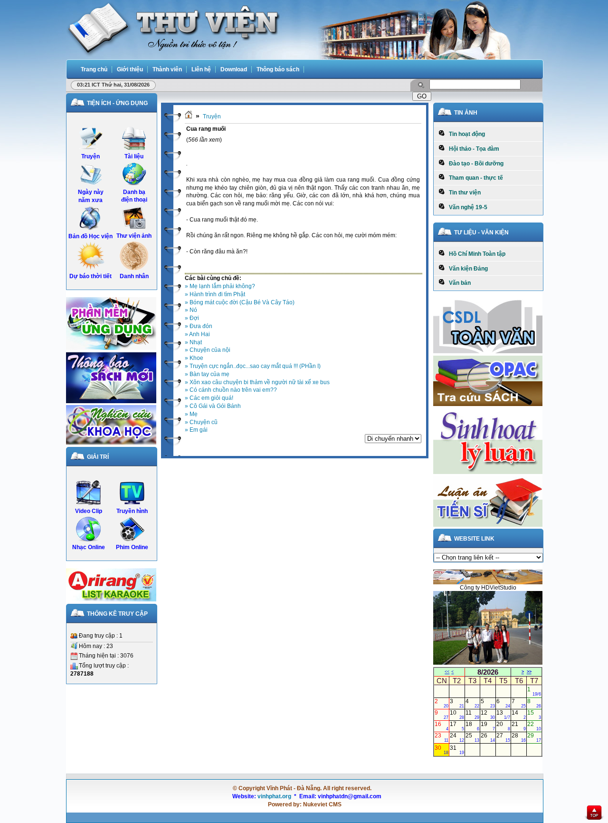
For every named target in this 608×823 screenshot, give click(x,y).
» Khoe (194, 358)
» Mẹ (191, 414)
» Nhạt (193, 342)
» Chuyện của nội (207, 350)
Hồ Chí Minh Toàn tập (475, 254)
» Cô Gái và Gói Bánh (213, 406)
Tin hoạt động (465, 134)
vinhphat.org (274, 796)
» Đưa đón (198, 326)
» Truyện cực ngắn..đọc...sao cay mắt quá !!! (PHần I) (253, 366)
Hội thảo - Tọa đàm (472, 148)
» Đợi (192, 318)
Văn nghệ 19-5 (466, 207)
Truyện (212, 116)
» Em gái (196, 429)
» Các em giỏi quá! (209, 398)
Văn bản (458, 283)
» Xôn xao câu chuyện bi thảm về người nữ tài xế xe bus (257, 382)
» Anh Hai (197, 334)
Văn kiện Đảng (466, 268)
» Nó (191, 310)
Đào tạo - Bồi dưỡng (474, 163)
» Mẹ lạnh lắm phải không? (220, 286)
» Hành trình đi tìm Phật (215, 294)
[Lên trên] (594, 813)
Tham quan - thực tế (474, 177)
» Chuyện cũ (201, 422)
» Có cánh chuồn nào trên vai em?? (231, 390)
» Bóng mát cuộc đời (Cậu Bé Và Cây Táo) (239, 302)
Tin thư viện (463, 192)
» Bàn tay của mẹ (207, 374)
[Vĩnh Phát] (173, 28)
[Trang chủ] (188, 116)
